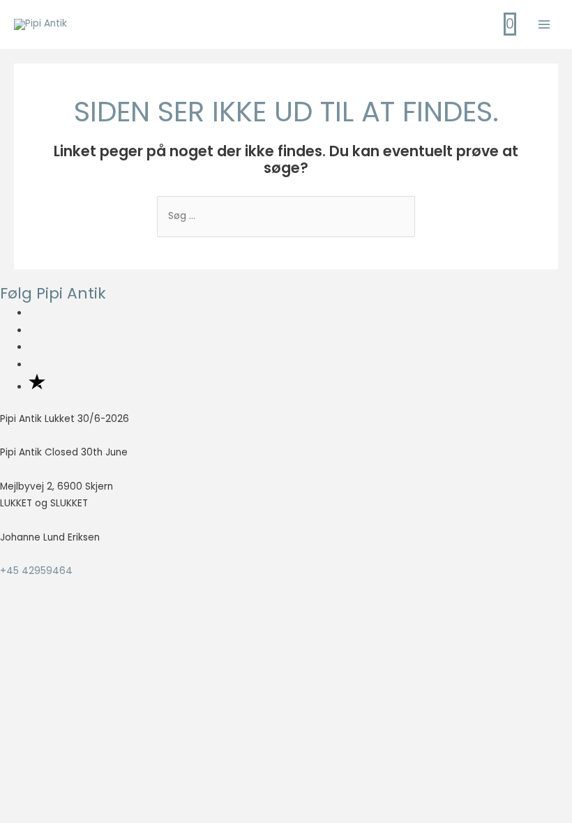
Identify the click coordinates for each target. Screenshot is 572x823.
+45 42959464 (36, 570)
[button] (61, 679)
